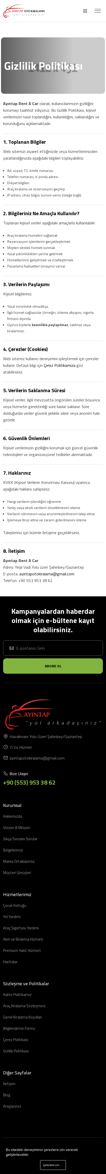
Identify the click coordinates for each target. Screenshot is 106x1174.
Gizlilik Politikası (16, 1051)
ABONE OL (53, 666)
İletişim (9, 1084)
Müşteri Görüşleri (17, 873)
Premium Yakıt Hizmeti (22, 950)
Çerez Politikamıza (59, 365)
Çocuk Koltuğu (14, 905)
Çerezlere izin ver (53, 1165)
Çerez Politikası (15, 1040)
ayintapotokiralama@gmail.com (37, 758)
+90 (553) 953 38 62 (29, 782)
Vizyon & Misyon (16, 827)
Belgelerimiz (13, 850)
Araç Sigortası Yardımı (21, 928)
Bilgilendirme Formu (19, 1028)
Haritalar (10, 962)
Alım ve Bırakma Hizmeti (23, 939)
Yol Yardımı (12, 917)
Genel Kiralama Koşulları (22, 1017)
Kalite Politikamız (17, 995)
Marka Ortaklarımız (19, 861)
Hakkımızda (12, 816)
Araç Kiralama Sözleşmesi (24, 1006)
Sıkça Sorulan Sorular (20, 839)
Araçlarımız (12, 1106)
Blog (6, 1095)
